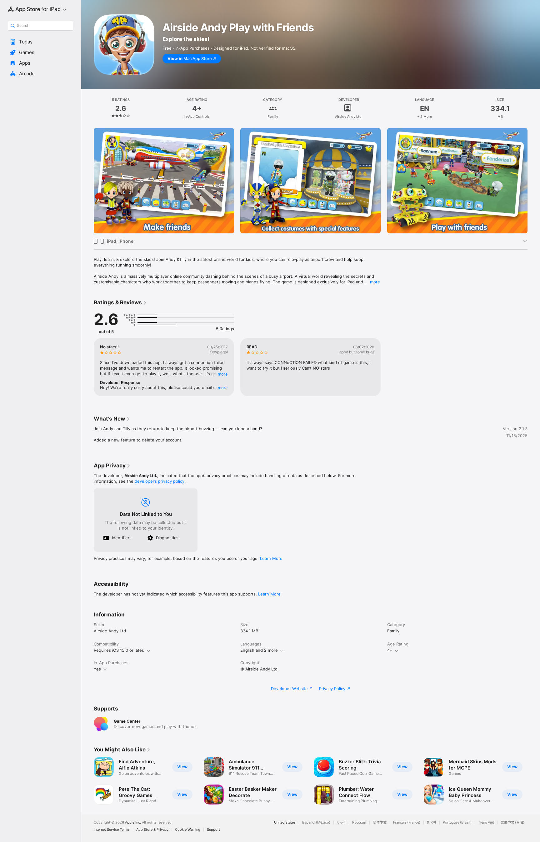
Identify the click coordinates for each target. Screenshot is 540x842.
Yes (97, 668)
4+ (389, 650)
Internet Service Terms (112, 829)
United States (285, 822)
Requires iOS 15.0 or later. (119, 650)
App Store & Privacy (152, 829)
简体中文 (380, 822)
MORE (223, 373)
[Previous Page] (87, 181)
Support (213, 829)
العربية (341, 822)
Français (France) (406, 822)
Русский (359, 822)
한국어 (431, 822)
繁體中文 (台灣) (512, 822)
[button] (40, 42)
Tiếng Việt (486, 822)
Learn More (271, 558)
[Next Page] (533, 181)
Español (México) (316, 822)
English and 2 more (259, 650)
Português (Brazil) (457, 822)
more (375, 281)
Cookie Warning (187, 829)
